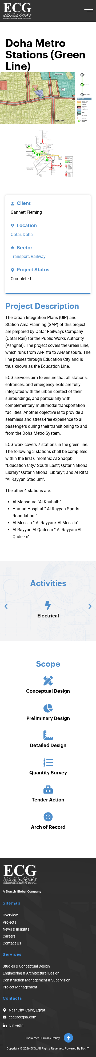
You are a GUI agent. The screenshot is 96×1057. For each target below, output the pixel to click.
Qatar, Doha (22, 234)
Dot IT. (85, 1048)
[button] (89, 11)
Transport (20, 256)
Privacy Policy (50, 1038)
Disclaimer (32, 1038)
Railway (38, 256)
